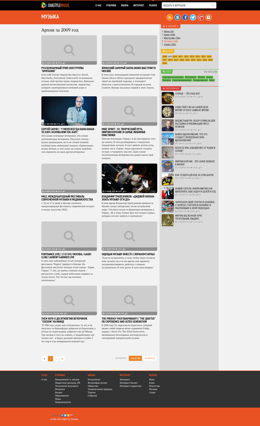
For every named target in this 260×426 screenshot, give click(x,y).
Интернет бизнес (129, 382)
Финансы (60, 389)
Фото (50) (169, 31)
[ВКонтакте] (62, 414)
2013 (192, 56)
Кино (152, 382)
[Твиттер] (193, 17)
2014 (198, 56)
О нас (44, 379)
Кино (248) (169, 34)
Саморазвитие (200, 80)
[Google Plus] (71, 414)
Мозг (211, 80)
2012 (186, 56)
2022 (193, 59)
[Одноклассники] (68, 414)
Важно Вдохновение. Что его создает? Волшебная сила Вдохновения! (191, 137)
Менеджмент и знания (67, 379)
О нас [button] (98, 5)
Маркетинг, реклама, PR (67, 382)
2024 (205, 59)
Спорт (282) (170, 44)
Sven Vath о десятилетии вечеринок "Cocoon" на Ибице (64, 320)
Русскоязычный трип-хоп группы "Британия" (62, 69)
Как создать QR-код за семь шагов (194, 175)
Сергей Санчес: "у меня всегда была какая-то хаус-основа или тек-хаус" (68, 130)
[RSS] (169, 17)
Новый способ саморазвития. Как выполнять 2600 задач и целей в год (195, 190)
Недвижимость (63, 402)
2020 (182, 59)
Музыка (153, 389)
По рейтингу (150, 358)
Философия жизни (97, 382)
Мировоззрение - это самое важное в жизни (195, 163)
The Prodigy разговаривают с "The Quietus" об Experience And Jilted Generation (128, 320)
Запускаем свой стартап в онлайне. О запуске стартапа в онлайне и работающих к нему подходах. (195, 205)
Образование (62, 395)
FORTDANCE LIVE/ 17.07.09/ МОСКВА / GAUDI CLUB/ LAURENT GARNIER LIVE (66, 255)
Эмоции (167, 80)
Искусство (154, 386)
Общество (93, 386)
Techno (201, 77)
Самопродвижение (182, 80)
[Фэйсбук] (185, 17)
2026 (164, 63)
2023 (199, 59)
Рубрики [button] (111, 5)
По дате (134, 358)
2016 (209, 56)
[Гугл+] (200, 17)
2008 (164, 56)
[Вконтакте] (177, 17)
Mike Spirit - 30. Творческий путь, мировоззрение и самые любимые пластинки (123, 132)
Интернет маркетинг (131, 386)
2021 (187, 59)
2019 (176, 59)
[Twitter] (65, 414)
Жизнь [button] (124, 5)
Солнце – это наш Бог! (187, 93)
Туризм (92, 392)
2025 (210, 59)
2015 (203, 56)
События (92, 395)
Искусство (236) (172, 37)
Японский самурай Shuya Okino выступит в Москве (129, 69)
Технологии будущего (66, 386)
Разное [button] (153, 5)
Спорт (152, 392)
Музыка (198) (171, 41)
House (209, 77)
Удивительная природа (100, 389)
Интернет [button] (138, 5)
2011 (180, 56)
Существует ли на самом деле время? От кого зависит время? (192, 108)
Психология (94, 379)
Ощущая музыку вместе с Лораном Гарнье (128, 254)
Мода (58, 399)
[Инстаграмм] (208, 17)
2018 (170, 59)
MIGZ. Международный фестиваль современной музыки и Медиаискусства (67, 197)
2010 (175, 56)
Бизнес (58, 392)
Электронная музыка (173, 77)
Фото (151, 379)
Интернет (125, 379)
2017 (164, 59)
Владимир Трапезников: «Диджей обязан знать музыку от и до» (128, 197)
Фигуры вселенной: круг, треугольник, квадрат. (188, 217)
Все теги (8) (209, 71)
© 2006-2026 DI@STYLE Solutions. (64, 419)
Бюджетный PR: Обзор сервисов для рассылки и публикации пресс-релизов (195, 123)
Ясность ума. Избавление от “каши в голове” (195, 149)
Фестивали (190, 77)
